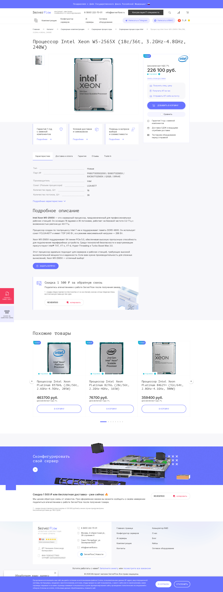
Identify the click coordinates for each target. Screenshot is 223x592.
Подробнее (42, 139)
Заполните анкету (109, 568)
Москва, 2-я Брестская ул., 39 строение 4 (93, 534)
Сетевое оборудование (163, 548)
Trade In (107, 156)
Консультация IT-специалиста (145, 12)
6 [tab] (117, 421)
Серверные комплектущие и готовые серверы (49, 532)
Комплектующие (49, 20)
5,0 (184, 20)
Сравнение (178, 12)
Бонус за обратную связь (7, 317)
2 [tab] (108, 421)
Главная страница (125, 528)
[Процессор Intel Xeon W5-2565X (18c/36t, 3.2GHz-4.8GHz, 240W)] (93, 84)
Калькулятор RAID (160, 528)
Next (191, 381)
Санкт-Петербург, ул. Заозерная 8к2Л (91, 541)
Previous (32, 381)
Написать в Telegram (138, 20)
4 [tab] (113, 421)
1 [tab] (103, 421)
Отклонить (182, 584)
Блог (154, 538)
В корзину (167, 105)
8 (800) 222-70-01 (93, 12)
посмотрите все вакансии (137, 568)
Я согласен (163, 584)
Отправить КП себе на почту (166, 96)
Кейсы (155, 543)
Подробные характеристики (47, 201)
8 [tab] (122, 421)
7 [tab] (120, 421)
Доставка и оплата (64, 156)
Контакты (121, 548)
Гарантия (82, 156)
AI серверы (122, 538)
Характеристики (42, 156)
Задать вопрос (47, 266)
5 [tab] (115, 421)
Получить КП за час (161, 91)
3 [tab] (110, 421)
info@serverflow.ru (115, 12)
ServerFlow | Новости (93, 554)
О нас (154, 533)
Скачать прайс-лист (7, 298)
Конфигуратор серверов (128, 533)
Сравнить (168, 114)
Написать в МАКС (165, 20)
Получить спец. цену (162, 85)
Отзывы (95, 156)
